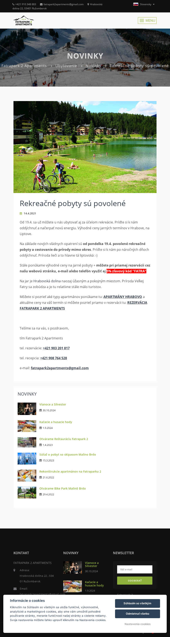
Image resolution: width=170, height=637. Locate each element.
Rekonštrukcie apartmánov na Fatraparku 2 (70, 471)
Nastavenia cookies (138, 624)
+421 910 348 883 (25, 4)
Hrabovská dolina (47, 281)
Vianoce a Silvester (52, 404)
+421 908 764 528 (53, 358)
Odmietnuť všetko (137, 613)
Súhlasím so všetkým (137, 603)
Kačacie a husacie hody (55, 422)
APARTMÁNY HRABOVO (122, 296)
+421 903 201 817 (56, 348)
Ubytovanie (66, 65)
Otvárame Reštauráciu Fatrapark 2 (63, 439)
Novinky (93, 65)
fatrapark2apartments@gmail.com (64, 4)
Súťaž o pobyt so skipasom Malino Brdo (67, 454)
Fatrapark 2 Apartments (24, 65)
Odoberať (135, 580)
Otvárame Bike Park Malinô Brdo (62, 488)
